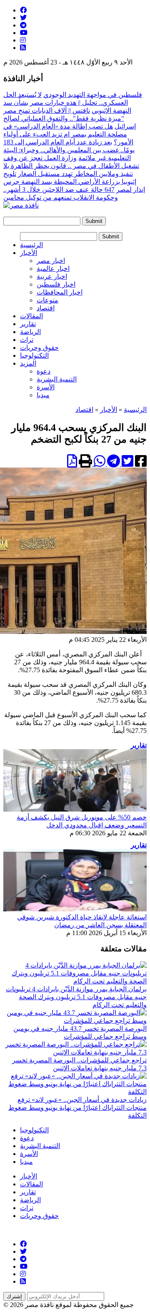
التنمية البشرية (57, 379)
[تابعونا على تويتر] (23, 17)
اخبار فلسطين (56, 284)
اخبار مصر (51, 260)
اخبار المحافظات (59, 292)
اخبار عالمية (53, 268)
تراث (26, 339)
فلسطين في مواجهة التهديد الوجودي (92, 94)
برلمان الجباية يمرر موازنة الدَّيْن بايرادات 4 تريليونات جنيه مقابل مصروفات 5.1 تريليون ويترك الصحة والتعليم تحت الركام (76, 996)
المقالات (31, 315)
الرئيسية (31, 244)
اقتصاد (46, 308)
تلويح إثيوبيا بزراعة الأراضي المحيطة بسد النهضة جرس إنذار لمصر (74, 181)
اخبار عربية (52, 276)
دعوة (43, 371)
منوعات (47, 300)
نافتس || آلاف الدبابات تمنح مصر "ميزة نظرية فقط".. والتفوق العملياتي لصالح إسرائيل (69, 118)
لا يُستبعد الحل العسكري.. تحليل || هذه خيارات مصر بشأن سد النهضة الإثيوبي (67, 102)
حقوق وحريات (39, 347)
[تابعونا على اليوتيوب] (24, 32)
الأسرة (46, 387)
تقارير (28, 323)
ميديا (43, 395)
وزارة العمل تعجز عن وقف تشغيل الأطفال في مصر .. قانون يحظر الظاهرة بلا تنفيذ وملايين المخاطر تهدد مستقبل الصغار (71, 165)
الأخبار (28, 252)
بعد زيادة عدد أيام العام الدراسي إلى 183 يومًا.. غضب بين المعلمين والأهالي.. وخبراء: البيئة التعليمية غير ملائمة (69, 150)
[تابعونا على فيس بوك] (23, 10)
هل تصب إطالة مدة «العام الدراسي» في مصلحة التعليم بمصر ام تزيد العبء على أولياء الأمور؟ (68, 134)
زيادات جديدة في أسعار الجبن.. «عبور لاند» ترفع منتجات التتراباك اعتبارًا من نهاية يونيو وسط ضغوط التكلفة (77, 1107)
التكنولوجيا (34, 355)
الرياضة (30, 331)
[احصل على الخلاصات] (23, 47)
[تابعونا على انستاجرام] (23, 40)
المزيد (28, 363)
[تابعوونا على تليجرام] (23, 25)
